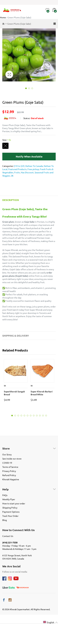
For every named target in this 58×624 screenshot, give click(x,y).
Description (10, 200)
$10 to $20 (19, 166)
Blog (4, 520)
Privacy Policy (9, 471)
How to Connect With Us (18, 530)
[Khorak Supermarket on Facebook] (3, 600)
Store (6, 448)
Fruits (17, 172)
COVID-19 (7, 462)
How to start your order (13, 503)
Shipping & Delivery (15, 335)
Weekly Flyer (8, 499)
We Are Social (11, 566)
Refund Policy (9, 475)
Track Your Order (10, 515)
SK (12, 175)
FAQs (4, 495)
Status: (26, 118)
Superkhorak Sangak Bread (14, 393)
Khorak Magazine (10, 479)
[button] (50, 622)
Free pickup (33, 169)
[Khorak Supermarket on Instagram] (10, 600)
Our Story (7, 454)
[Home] (3, 23)
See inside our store (11, 458)
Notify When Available (29, 156)
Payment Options (10, 511)
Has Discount (27, 172)
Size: (6, 139)
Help (5, 489)
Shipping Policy (9, 507)
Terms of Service (10, 466)
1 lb (5, 145)
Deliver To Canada (34, 166)
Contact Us (7, 536)
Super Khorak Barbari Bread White (42, 393)
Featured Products (17, 169)
